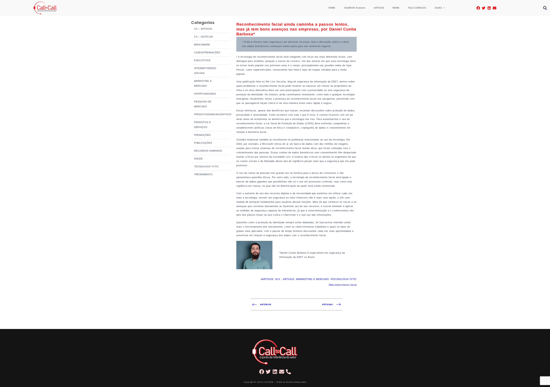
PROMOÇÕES (202, 135)
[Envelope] (494, 8)
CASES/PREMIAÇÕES (207, 52)
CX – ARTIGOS (203, 29)
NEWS (396, 7)
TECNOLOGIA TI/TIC (206, 166)
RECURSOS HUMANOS (208, 150)
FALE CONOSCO (417, 7)
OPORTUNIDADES (205, 93)
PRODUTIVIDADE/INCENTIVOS (212, 114)
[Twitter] (484, 8)
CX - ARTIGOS (285, 279)
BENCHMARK (202, 44)
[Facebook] (478, 8)
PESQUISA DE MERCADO (202, 104)
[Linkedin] (489, 8)
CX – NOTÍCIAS (203, 36)
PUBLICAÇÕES (203, 143)
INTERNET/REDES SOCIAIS (205, 71)
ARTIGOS (379, 7)
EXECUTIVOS (202, 60)
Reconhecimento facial (343, 285)
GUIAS (438, 7)
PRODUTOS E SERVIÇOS (202, 125)
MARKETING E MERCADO (203, 83)
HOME (331, 7)
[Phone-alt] (288, 371)
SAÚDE (198, 158)
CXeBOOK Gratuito (354, 7)
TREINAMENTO (203, 174)
